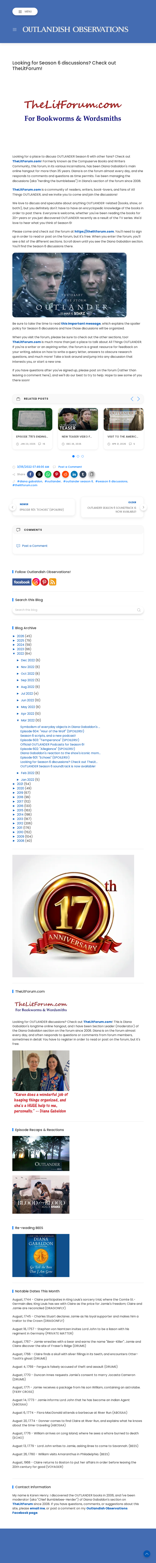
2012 (20, 823)
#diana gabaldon (29, 481)
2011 (20, 828)
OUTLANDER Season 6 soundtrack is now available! (58, 766)
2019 (20, 792)
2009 (21, 836)
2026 (21, 636)
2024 (21, 645)
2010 (20, 832)
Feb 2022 (28, 773)
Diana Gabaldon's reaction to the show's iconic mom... (60, 753)
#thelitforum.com (24, 485)
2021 (20, 784)
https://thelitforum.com (94, 231)
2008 (21, 841)
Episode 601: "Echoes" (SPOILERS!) (45, 757)
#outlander (53, 481)
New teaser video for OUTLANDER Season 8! (48, 437)
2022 (21, 653)
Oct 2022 (28, 673)
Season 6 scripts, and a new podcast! (48, 735)
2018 (20, 797)
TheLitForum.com (26, 161)
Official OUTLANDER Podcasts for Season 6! (52, 744)
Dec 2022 (28, 660)
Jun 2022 (28, 700)
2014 (20, 814)
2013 (20, 819)
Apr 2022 (28, 713)
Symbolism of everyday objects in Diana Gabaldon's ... (60, 727)
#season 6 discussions (111, 481)
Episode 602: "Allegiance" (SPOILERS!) (47, 749)
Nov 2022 (28, 667)
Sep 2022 (28, 680)
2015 (20, 810)
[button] (30, 474)
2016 (20, 806)
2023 (21, 649)
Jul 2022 (27, 693)
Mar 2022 (28, 720)
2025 (21, 640)
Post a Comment (70, 467)
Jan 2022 (28, 779)
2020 (21, 788)
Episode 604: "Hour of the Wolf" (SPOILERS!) (52, 731)
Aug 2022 (28, 687)
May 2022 (28, 707)
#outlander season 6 (78, 481)
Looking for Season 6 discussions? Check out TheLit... (59, 762)
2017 (20, 801)
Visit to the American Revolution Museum (93, 437)
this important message (81, 323)
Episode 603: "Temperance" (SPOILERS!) (49, 740)
